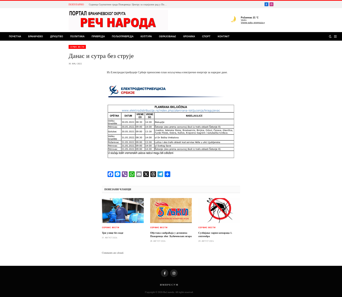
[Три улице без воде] (123, 210)
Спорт (206, 36)
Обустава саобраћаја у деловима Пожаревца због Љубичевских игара (171, 234)
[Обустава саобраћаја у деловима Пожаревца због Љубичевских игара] (171, 210)
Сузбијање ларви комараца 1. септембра (215, 234)
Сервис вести (77, 47)
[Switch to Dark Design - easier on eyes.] (330, 36)
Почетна (15, 36)
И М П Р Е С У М (169, 284)
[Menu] (335, 36)
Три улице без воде (112, 232)
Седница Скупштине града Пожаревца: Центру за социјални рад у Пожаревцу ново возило (129, 4)
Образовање (167, 36)
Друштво (56, 36)
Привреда (98, 36)
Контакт (224, 36)
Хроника (189, 36)
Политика (77, 36)
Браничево (35, 36)
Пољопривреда (122, 36)
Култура (146, 36)
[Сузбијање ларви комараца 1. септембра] (219, 210)
